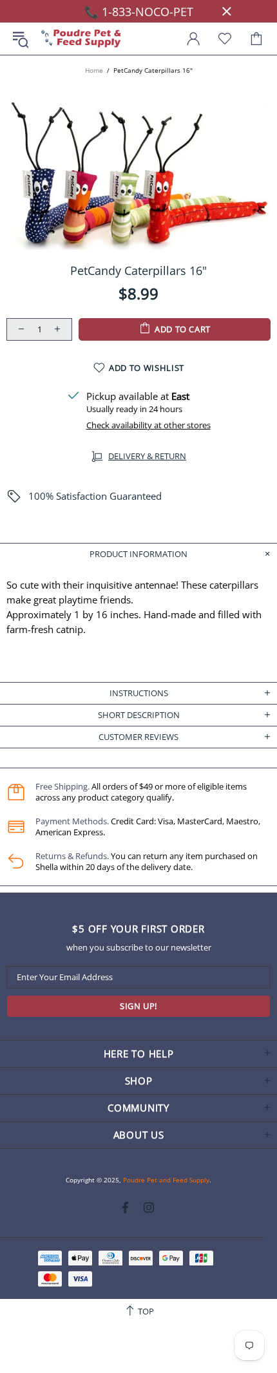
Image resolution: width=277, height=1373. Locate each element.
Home (94, 70)
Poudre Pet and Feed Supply (81, 39)
